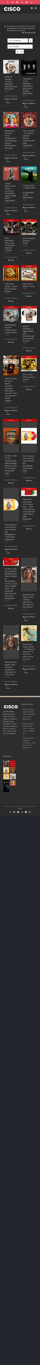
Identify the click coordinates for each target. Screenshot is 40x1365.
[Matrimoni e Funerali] (13, 783)
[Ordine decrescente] (31, 40)
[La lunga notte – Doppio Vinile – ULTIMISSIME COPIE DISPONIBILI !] (29, 174)
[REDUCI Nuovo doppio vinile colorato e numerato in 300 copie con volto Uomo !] (11, 642)
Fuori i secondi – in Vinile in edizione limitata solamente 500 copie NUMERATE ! (28, 138)
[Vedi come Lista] (22, 52)
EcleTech (20, 808)
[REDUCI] (6, 763)
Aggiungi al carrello (8, 100)
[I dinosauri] (6, 783)
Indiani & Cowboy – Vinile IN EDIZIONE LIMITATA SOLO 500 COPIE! (11, 83)
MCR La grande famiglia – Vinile (29, 240)
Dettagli (15, 99)
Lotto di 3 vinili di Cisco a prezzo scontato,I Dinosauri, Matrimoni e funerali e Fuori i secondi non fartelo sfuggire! (11, 389)
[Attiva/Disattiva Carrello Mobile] (32, 8)
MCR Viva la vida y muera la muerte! (29, 377)
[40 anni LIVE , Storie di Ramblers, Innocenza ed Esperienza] (6, 776)
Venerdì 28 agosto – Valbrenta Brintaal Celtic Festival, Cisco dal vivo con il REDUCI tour (29, 714)
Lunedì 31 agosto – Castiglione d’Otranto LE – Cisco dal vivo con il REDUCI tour (29, 743)
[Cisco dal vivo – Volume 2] (6, 789)
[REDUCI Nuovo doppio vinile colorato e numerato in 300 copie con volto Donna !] (29, 574)
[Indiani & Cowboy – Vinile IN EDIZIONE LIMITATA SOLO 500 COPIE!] (11, 66)
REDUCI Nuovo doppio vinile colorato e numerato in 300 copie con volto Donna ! (29, 600)
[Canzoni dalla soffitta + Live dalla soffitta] (13, 770)
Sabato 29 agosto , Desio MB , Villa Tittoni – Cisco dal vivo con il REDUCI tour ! (28, 728)
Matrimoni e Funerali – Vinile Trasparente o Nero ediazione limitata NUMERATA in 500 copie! (11, 139)
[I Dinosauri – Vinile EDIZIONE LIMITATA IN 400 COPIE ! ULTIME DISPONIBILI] (29, 68)
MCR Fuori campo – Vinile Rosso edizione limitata (11, 287)
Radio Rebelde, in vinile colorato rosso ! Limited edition (11, 328)
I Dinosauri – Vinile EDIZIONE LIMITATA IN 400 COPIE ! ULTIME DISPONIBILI (28, 86)
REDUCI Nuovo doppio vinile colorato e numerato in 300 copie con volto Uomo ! (11, 668)
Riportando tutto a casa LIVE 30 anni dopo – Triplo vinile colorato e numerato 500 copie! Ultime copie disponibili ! (29, 509)
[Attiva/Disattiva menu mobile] (36, 8)
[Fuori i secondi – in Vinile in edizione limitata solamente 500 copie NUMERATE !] (29, 120)
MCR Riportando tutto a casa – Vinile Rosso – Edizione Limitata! (10, 244)
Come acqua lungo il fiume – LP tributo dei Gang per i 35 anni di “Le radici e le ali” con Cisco (29, 651)
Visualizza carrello (29, 33)
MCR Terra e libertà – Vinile (29, 285)
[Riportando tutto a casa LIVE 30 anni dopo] (13, 763)
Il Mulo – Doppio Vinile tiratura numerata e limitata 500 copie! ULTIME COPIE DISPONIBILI (10, 192)
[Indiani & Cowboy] (13, 776)
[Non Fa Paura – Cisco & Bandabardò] (6, 770)
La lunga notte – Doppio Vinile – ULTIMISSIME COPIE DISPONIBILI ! (29, 191)
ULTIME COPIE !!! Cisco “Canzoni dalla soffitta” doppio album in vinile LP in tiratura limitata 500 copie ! (11, 464)
